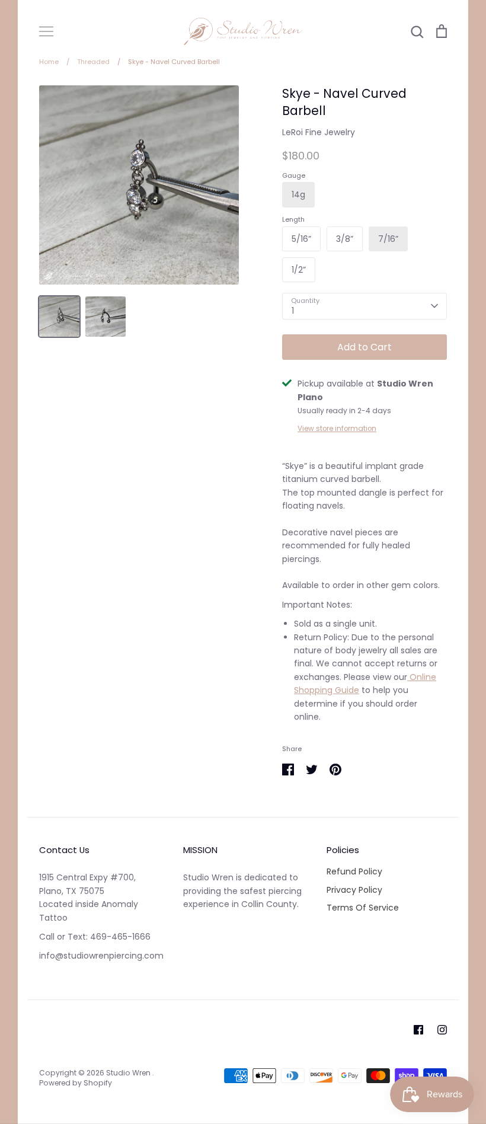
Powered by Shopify (75, 1083)
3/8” (344, 239)
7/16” (388, 239)
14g (298, 194)
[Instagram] (442, 1030)
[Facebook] (418, 1030)
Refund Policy (354, 871)
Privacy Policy (354, 890)
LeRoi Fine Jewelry (318, 132)
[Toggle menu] (46, 31)
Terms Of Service (363, 908)
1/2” (299, 270)
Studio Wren (129, 1073)
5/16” (301, 239)
